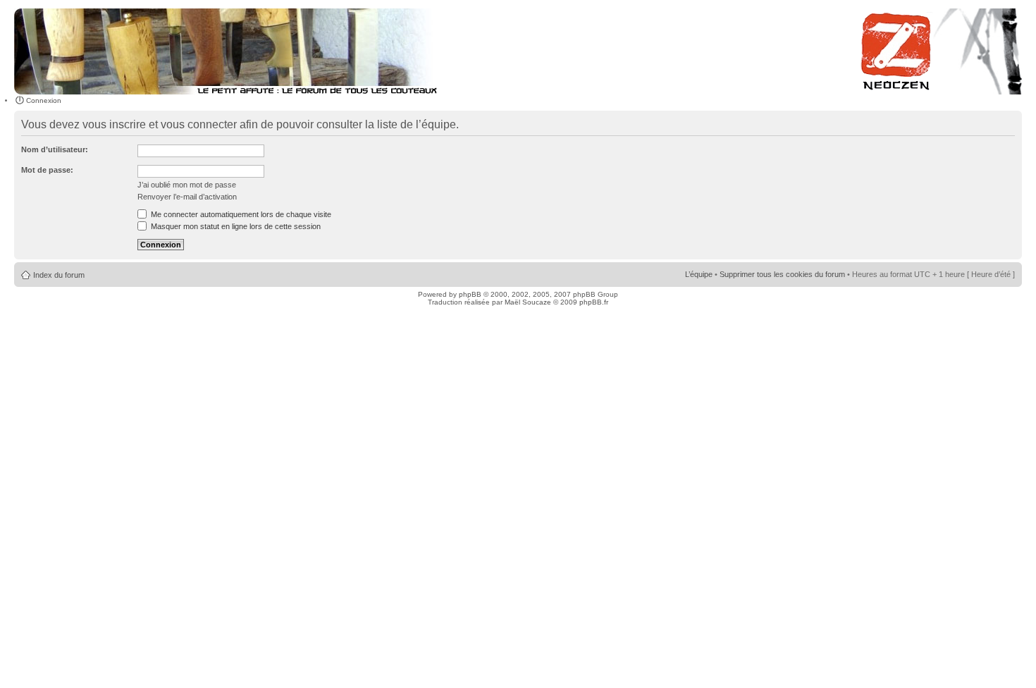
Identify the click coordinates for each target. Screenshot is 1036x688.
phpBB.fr (593, 302)
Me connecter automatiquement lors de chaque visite (240, 214)
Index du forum (59, 275)
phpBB (470, 294)
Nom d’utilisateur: (54, 149)
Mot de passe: (47, 170)
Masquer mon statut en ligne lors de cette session (235, 226)
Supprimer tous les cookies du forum (782, 274)
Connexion (43, 100)
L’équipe (699, 274)
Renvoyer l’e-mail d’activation (187, 196)
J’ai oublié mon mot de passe (186, 184)
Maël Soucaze (528, 302)
